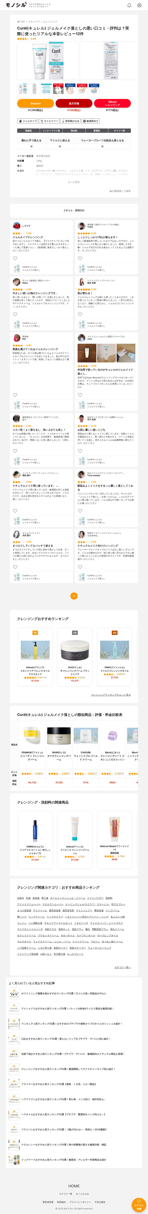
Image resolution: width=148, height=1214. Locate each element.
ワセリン (95, 941)
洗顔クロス (50, 929)
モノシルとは (82, 1193)
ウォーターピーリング (99, 948)
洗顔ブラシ (78, 929)
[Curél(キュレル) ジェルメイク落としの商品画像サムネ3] (46, 88)
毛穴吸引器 (59, 954)
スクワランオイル (86, 935)
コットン (22, 923)
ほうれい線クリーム (112, 941)
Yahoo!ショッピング (112, 103)
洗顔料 (108, 898)
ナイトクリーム (80, 941)
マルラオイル (24, 941)
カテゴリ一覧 (65, 1193)
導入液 (44, 898)
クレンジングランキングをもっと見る (111, 695)
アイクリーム (40, 910)
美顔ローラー (61, 948)
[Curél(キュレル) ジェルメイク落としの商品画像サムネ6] (82, 88)
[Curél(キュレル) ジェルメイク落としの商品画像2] (111, 61)
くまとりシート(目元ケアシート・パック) (87, 916)
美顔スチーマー (77, 948)
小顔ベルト (46, 954)
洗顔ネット (64, 929)
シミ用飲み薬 (35, 923)
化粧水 (20, 898)
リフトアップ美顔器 (27, 954)
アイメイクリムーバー (29, 904)
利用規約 (61, 1202)
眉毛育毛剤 (68, 910)
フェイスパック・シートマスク (106, 923)
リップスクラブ (55, 916)
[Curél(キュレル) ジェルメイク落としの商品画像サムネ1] (22, 88)
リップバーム (112, 910)
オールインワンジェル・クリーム (67, 898)
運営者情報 (48, 1202)
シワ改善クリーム (26, 948)
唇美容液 (99, 910)
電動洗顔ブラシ (100, 929)
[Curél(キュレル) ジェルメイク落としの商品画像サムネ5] (70, 88)
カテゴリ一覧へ (122, 967)
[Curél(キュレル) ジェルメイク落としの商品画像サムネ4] (58, 88)
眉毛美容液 (55, 910)
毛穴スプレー (118, 904)
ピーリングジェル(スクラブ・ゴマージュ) (87, 904)
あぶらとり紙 (118, 916)
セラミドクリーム (26, 935)
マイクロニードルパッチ (30, 929)
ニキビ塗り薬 (45, 948)
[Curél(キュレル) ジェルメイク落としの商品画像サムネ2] (34, 88)
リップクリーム (36, 916)
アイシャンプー (84, 910)
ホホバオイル (68, 935)
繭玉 (87, 929)
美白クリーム (117, 929)
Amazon (35, 103)
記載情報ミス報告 (121, 191)
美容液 (36, 898)
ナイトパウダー (95, 898)
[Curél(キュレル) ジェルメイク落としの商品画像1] (48, 61)
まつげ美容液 (24, 910)
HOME (74, 1186)
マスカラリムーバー (53, 904)
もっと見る (74, 182)
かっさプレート (75, 954)
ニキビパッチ (81, 923)
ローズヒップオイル (107, 935)
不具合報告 (100, 1202)
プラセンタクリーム (48, 935)
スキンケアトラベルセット (58, 923)
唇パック (22, 916)
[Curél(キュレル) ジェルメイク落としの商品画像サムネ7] (94, 88)
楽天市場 (74, 103)
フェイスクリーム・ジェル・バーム (52, 941)
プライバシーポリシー (80, 1202)
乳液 (28, 898)
